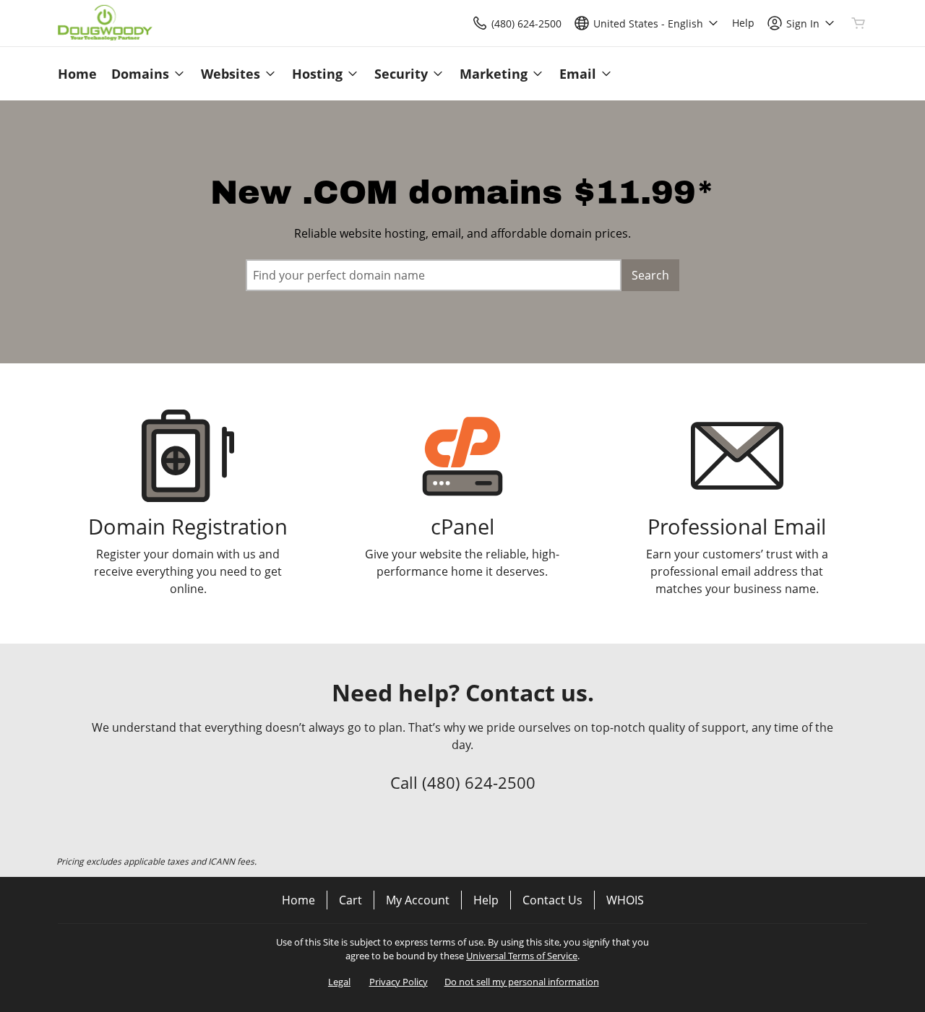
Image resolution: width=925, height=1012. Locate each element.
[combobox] (433, 275)
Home (298, 900)
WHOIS (625, 900)
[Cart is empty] (858, 23)
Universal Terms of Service (521, 955)
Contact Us (552, 900)
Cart (350, 900)
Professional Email (737, 526)
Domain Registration (188, 526)
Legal (339, 981)
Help (486, 900)
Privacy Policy (398, 981)
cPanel (462, 526)
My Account (417, 900)
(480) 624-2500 (478, 782)
